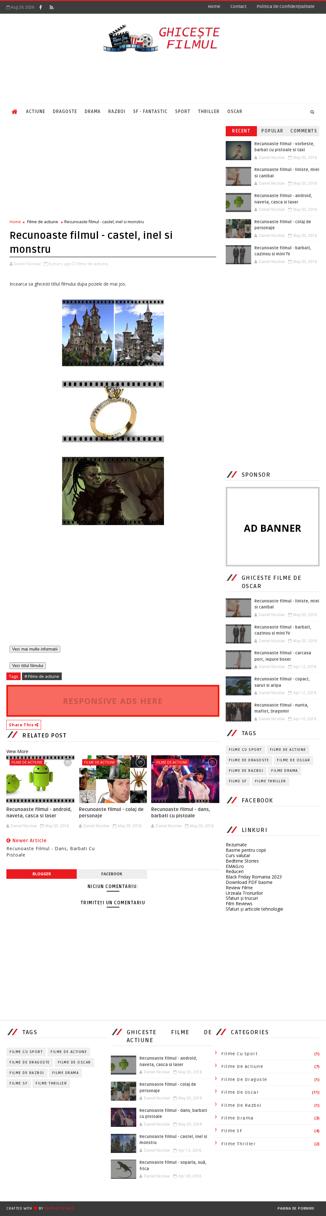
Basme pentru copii (246, 850)
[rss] (51, 7)
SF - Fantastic (150, 111)
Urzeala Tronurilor (244, 893)
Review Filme (239, 888)
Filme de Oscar (293, 760)
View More (17, 751)
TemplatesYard (59, 1208)
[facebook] (40, 7)
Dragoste (65, 111)
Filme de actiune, (93, 264)
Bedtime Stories (242, 861)
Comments (303, 131)
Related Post (44, 735)
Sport (182, 111)
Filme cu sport (245, 749)
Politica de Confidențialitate (286, 6)
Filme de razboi (246, 770)
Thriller (209, 111)
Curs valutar (238, 855)
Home (214, 6)
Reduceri (235, 871)
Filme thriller (270, 781)
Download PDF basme (249, 882)
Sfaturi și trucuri (242, 898)
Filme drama (284, 770)
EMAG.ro (235, 866)
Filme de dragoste (249, 760)
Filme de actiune (42, 221)
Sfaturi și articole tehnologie (254, 909)
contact (238, 6)
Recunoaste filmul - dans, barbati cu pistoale (180, 813)
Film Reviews (239, 903)
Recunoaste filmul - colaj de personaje (111, 813)
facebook (111, 874)
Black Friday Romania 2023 (254, 877)
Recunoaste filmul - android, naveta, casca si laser (39, 813)
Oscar (235, 111)
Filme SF (238, 781)
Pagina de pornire (296, 1208)
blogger (41, 874)
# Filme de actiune (42, 676)
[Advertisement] (163, 78)
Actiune (35, 111)
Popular (272, 131)
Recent (241, 131)
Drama (93, 111)
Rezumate (236, 845)
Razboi (116, 111)
